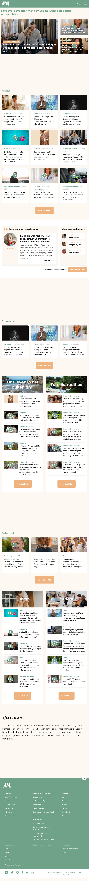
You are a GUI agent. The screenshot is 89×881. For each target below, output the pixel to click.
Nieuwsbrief (9, 808)
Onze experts (9, 816)
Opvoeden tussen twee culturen (42, 828)
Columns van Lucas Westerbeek (40, 834)
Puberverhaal (38, 816)
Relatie (7, 856)
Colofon (7, 801)
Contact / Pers (10, 805)
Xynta (67, 875)
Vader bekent (38, 805)
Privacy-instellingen (13, 865)
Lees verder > (48, 260)
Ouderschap (10, 845)
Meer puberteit (44, 580)
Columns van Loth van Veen (43, 840)
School (7, 860)
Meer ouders (22, 696)
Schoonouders (38, 823)
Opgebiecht (37, 797)
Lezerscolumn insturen (42, 845)
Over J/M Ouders (11, 797)
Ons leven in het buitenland (43, 812)
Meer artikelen (44, 210)
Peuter (64, 805)
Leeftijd (65, 793)
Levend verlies (38, 808)
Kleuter (64, 808)
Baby (63, 797)
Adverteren (9, 812)
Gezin (7, 852)
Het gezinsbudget (39, 801)
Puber (64, 816)
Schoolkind (66, 812)
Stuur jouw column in (77, 270)
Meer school (66, 696)
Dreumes (65, 801)
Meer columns (44, 365)
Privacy (64, 852)
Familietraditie (38, 820)
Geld (6, 849)
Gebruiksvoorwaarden (70, 849)
